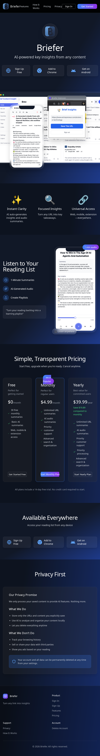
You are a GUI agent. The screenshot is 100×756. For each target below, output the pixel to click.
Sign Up (56, 705)
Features (24, 6)
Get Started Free (17, 474)
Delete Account (60, 728)
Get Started (87, 6)
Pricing (47, 6)
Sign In (68, 6)
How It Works (36, 6)
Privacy (58, 6)
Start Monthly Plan (50, 474)
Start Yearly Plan (82, 474)
